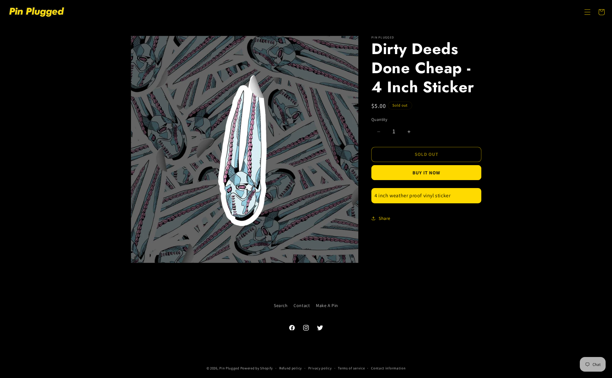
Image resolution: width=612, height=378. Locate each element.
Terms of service (351, 368)
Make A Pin (327, 305)
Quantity (379, 119)
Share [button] (384, 218)
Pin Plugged (229, 368)
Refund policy (290, 368)
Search (281, 305)
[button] (587, 12)
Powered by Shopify (256, 368)
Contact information (388, 368)
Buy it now (426, 173)
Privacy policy (320, 368)
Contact (302, 305)
